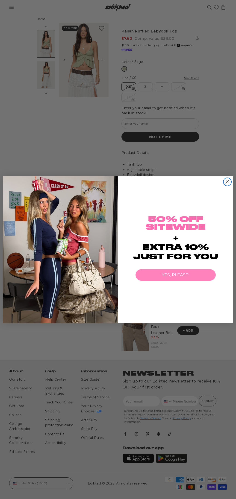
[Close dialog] (227, 182)
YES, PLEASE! (175, 274)
